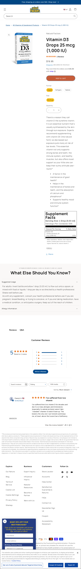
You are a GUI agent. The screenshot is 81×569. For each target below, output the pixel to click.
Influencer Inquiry (28, 478)
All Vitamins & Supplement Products (26, 25)
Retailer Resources (28, 486)
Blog (7, 477)
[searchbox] (16, 384)
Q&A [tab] (22, 330)
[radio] (49, 90)
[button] (4, 9)
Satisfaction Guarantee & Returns (47, 490)
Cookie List (10, 490)
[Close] (77, 552)
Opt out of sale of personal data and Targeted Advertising (22, 565)
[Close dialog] (5, 521)
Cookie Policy (16, 561)
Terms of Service (9, 483)
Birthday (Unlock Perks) (13, 545)
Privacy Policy (11, 500)
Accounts (46, 477)
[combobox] (40, 16)
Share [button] (50, 254)
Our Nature (10, 471)
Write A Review (40, 372)
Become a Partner (28, 494)
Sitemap (9, 505)
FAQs (44, 498)
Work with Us (29, 500)
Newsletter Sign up (48, 509)
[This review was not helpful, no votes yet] (69, 425)
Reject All (71, 565)
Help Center (47, 482)
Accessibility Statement (47, 522)
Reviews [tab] (13, 330)
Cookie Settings (12, 495)
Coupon (45, 516)
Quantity (49, 106)
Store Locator (47, 471)
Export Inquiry (29, 471)
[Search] (74, 16)
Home (8, 25)
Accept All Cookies (55, 565)
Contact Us (46, 503)
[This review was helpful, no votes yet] (65, 425)
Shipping (49, 65)
